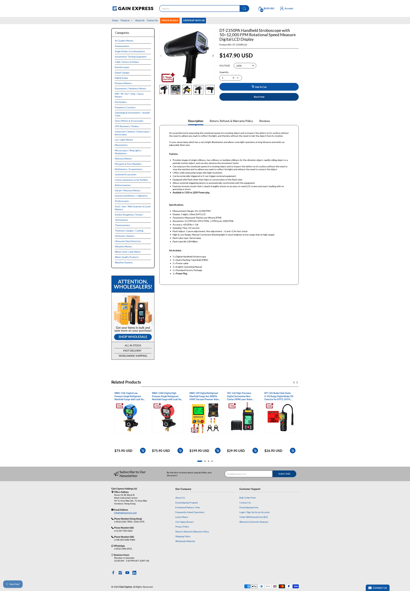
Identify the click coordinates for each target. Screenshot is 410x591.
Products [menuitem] (125, 20)
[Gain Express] (132, 8)
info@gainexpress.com (125, 512)
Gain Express (125, 586)
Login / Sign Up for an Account (254, 512)
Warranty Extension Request (253, 521)
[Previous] (213, 55)
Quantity (224, 72)
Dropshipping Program (186, 502)
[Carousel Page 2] (205, 461)
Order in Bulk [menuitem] (169, 20)
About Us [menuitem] (139, 20)
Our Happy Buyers (184, 521)
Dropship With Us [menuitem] (194, 20)
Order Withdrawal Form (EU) (253, 517)
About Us (180, 497)
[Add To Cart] (143, 450)
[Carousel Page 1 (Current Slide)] (199, 461)
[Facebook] (113, 573)
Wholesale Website (185, 541)
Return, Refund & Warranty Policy (192, 531)
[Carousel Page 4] (212, 461)
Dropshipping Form (248, 507)
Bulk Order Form (247, 497)
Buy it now (259, 96)
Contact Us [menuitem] (152, 20)
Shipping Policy (182, 536)
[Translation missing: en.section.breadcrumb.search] (244, 8)
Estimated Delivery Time (187, 507)
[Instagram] (120, 573)
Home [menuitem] (115, 20)
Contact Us (245, 502)
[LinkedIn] (134, 573)
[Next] (161, 55)
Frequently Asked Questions (189, 512)
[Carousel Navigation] (295, 382)
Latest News (181, 517)
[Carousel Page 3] (208, 461)
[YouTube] (127, 573)
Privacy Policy (182, 526)
